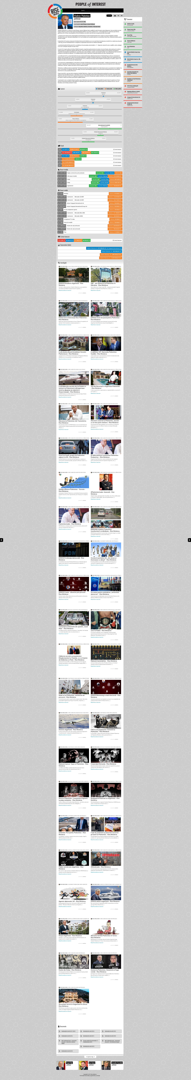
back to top (90, 1057)
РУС (118, 15)
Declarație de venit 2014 (88, 1031)
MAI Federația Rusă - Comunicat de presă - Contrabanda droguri (112, 1041)
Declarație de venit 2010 (110, 1035)
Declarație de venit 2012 (67, 1035)
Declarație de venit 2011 (88, 1035)
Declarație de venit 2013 (110, 1031)
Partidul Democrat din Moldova (100, 131)
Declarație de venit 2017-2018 (68, 1031)
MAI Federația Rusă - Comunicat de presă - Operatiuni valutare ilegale (69, 1042)
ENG (121, 15)
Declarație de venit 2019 (88, 1046)
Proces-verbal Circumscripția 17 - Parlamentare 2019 (90, 1041)
